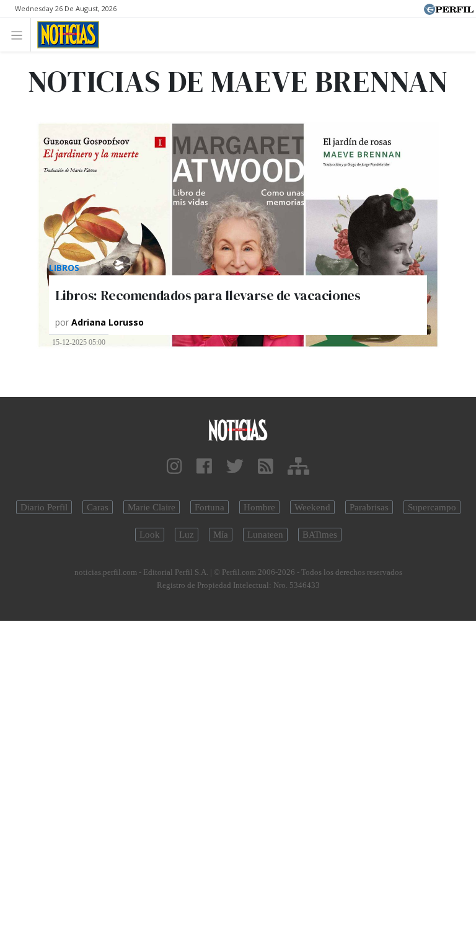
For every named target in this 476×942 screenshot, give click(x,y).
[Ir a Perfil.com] (449, 8)
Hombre (259, 507)
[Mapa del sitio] (298, 466)
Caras (97, 507)
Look (149, 535)
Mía (220, 535)
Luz (186, 535)
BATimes (319, 535)
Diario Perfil (44, 507)
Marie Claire (151, 507)
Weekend (312, 507)
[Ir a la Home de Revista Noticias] (64, 34)
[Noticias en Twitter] (235, 466)
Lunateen (265, 535)
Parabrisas (369, 507)
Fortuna (209, 507)
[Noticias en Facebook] (204, 466)
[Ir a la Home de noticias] (238, 429)
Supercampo (432, 507)
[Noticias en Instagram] (174, 466)
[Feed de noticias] (265, 466)
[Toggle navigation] (20, 34)
